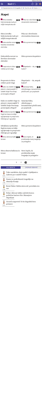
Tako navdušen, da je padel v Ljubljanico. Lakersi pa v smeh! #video (22, 173)
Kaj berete (10, 167)
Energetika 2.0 (18, 8)
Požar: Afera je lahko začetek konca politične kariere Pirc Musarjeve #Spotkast (20, 195)
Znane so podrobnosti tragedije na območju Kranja (19, 180)
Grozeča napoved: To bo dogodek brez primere (21, 203)
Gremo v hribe (37, 8)
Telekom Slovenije (36, 0)
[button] (1, 4)
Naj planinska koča (8, 8)
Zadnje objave (31, 167)
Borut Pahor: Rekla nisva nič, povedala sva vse (22, 187)
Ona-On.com (28, 8)
